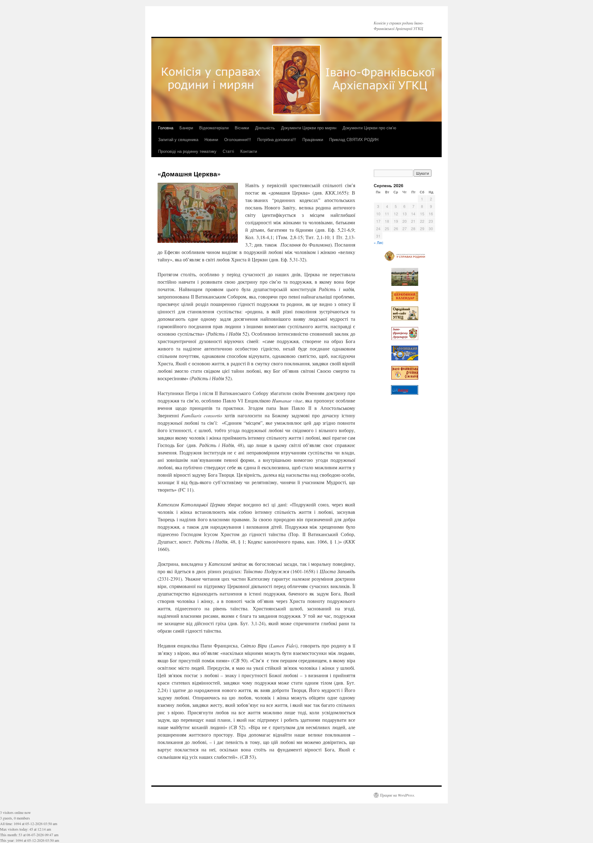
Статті (228, 151)
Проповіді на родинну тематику (187, 151)
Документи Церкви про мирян (308, 128)
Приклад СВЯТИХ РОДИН (353, 139)
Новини (211, 139)
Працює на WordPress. (397, 795)
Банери (186, 128)
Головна (165, 128)
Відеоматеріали (214, 128)
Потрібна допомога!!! (276, 139)
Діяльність (265, 128)
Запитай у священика (178, 139)
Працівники (312, 139)
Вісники (242, 128)
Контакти (248, 151)
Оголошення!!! (237, 139)
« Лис (378, 242)
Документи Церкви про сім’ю (369, 128)
